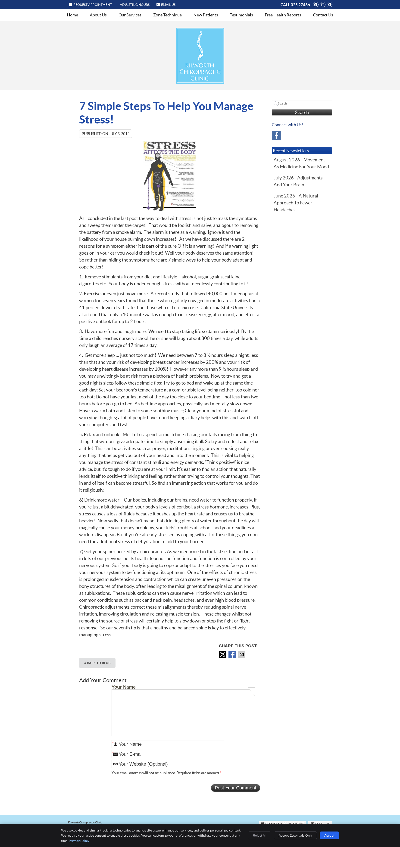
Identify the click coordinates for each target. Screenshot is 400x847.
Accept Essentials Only (295, 835)
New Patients (206, 14)
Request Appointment (92, 4)
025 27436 (300, 5)
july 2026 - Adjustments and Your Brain (298, 181)
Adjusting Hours (135, 4)
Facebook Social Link (276, 135)
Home (72, 14)
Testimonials (241, 14)
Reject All (259, 835)
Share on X (223, 654)
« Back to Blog (97, 663)
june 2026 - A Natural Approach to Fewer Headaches (296, 202)
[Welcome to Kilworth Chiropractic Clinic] (200, 82)
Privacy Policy (79, 841)
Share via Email (242, 654)
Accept (329, 835)
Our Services (130, 14)
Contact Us (323, 14)
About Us (98, 14)
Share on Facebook (232, 654)
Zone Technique (167, 14)
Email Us (168, 4)
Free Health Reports (283, 14)
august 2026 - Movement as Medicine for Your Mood (301, 163)
